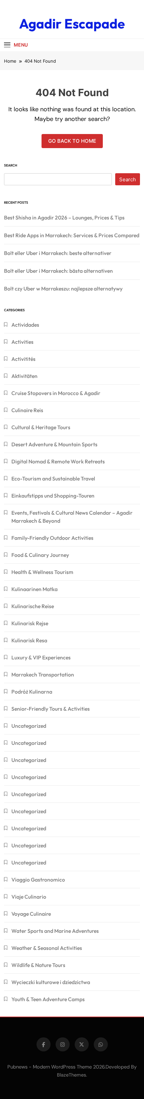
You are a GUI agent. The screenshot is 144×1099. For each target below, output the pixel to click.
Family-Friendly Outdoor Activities (52, 537)
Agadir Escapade (72, 23)
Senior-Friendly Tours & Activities (50, 708)
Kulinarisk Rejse (29, 623)
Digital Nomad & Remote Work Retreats (58, 461)
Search (10, 165)
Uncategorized (28, 725)
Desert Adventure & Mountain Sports (54, 444)
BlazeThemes (71, 1075)
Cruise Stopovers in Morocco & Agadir (55, 393)
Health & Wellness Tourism (42, 572)
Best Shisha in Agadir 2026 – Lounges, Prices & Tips (64, 217)
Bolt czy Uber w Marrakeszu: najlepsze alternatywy (63, 288)
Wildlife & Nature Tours (38, 965)
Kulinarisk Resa (29, 640)
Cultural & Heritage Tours (40, 427)
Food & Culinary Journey (40, 555)
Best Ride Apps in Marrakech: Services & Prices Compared (71, 235)
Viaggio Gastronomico (38, 879)
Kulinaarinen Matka (34, 589)
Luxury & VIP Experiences (41, 657)
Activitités (23, 358)
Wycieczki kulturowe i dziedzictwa (50, 982)
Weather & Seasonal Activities (46, 948)
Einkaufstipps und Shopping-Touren (52, 495)
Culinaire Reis (27, 410)
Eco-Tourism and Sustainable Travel (53, 478)
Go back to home (72, 141)
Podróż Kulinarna (31, 691)
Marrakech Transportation (42, 674)
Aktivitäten (24, 376)
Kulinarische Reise (32, 606)
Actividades (25, 324)
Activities (22, 341)
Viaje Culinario (28, 896)
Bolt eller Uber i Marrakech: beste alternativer (58, 253)
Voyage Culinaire (31, 913)
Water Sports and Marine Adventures (55, 930)
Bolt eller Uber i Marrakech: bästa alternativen (58, 270)
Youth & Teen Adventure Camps (48, 999)
